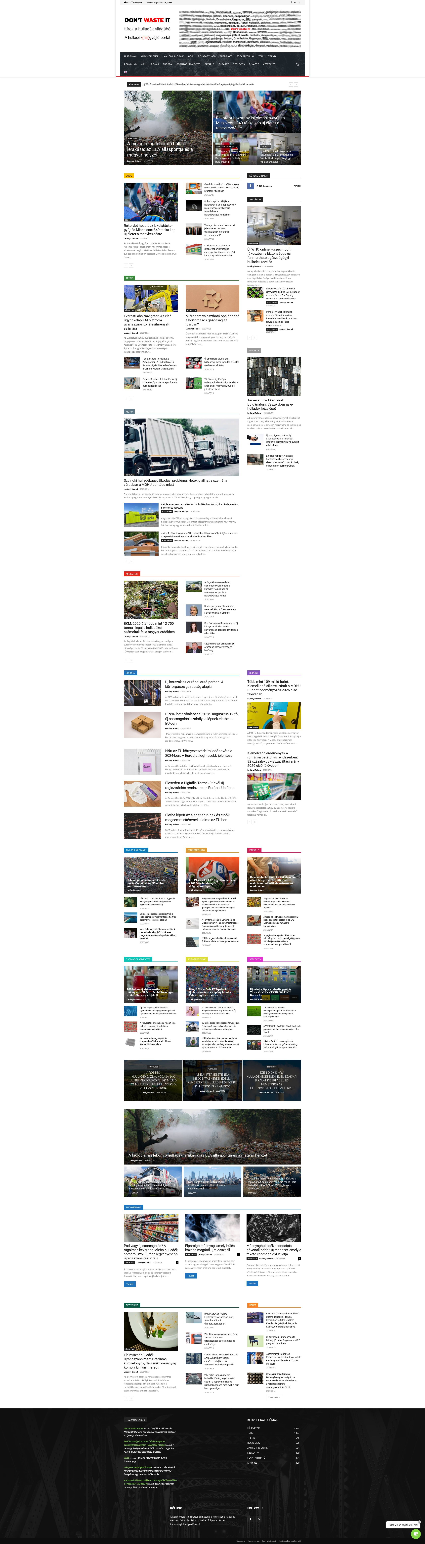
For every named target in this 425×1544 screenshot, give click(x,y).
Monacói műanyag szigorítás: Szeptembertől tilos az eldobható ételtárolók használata (155, 1041)
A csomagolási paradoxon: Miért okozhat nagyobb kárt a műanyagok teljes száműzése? (149, 1448)
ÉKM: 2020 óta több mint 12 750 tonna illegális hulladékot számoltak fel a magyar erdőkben (149, 628)
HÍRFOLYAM (132, 138)
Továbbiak (273, 1397)
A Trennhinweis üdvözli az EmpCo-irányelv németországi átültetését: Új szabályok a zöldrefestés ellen (219, 1010)
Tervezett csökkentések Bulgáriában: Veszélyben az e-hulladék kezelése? (270, 404)
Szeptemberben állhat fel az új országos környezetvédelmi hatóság (219, 647)
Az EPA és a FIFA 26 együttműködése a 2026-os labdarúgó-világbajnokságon (212, 883)
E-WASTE (251, 394)
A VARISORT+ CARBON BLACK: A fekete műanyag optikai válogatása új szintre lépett (282, 1029)
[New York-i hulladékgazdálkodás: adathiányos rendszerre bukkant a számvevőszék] (212, 1182)
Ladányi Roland (131, 238)
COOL (219, 113)
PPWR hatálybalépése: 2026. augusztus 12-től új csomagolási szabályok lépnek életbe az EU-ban (202, 719)
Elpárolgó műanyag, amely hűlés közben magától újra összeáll (210, 1248)
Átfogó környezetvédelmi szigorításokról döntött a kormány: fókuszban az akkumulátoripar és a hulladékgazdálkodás (217, 589)
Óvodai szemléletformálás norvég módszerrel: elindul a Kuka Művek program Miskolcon (221, 187)
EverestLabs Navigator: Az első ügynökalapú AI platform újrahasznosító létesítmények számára (147, 322)
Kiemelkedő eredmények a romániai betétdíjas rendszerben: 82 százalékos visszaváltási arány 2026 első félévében (273, 759)
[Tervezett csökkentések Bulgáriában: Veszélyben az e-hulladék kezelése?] (274, 376)
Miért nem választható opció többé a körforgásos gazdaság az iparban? (212, 320)
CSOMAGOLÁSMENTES (225, 147)
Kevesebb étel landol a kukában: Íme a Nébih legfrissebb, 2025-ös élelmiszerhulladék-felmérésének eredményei (273, 881)
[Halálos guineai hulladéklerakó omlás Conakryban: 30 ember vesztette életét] (151, 875)
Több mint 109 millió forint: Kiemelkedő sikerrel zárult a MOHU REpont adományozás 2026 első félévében (274, 688)
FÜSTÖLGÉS (153, 1067)
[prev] (291, 84)
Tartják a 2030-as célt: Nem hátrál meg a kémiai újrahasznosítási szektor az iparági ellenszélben (149, 1432)
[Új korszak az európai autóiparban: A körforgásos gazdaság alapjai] (142, 693)
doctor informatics (133, 1428)
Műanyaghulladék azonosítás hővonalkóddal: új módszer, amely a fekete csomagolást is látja (274, 1250)
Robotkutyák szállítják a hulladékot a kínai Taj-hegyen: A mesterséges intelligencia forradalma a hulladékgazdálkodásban (220, 208)
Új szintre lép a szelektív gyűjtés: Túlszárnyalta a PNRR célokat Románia (271, 992)
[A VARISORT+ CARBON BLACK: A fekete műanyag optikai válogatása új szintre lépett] (254, 1030)
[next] (296, 84)
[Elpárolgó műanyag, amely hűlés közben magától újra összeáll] (212, 1228)
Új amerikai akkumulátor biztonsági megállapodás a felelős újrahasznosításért (221, 362)
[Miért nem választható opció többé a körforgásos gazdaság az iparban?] (212, 298)
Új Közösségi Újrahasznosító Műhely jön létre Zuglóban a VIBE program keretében (283, 1340)
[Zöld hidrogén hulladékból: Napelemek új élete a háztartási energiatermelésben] (192, 942)
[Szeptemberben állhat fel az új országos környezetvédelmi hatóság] (194, 647)
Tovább (129, 1284)
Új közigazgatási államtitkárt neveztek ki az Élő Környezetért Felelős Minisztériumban (220, 609)
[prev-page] (126, 265)
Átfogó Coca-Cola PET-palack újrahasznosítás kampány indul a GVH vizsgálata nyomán (209, 992)
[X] (299, 3)
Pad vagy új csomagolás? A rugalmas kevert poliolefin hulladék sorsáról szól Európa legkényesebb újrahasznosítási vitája (151, 1252)
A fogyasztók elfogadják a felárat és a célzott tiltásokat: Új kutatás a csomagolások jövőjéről (157, 1026)
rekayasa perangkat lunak (137, 1467)
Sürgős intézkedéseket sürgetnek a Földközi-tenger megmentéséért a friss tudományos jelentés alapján (158, 917)
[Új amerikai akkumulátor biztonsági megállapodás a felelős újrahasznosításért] (194, 362)
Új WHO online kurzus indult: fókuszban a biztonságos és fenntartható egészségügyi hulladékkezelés (269, 255)
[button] (297, 64)
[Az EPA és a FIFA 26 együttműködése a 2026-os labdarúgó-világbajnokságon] (212, 875)
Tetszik (297, 186)
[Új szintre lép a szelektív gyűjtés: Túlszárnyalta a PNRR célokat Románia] (274, 984)
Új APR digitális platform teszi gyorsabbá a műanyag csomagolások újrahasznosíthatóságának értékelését (158, 1010)
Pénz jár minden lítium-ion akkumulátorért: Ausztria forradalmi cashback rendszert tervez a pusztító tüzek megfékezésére (282, 318)
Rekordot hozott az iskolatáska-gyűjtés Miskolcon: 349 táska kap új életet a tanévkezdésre (149, 230)
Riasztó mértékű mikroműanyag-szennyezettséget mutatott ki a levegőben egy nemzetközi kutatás (149, 1471)
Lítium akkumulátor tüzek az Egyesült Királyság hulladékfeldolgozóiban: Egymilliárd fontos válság (157, 901)
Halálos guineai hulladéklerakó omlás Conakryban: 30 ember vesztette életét (186, 84)
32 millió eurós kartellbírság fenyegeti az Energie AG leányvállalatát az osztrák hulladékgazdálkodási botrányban (220, 1026)
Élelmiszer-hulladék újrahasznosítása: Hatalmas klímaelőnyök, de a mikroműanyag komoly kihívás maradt (150, 1361)
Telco (126, 1457)
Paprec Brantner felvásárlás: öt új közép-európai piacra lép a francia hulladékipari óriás (160, 382)
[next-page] (131, 265)
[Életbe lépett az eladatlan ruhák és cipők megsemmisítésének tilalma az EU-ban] (142, 826)
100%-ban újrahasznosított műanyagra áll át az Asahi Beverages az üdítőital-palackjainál (150, 992)
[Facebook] (291, 3)
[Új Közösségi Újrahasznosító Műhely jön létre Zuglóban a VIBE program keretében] (255, 1341)
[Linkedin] (295, 3)
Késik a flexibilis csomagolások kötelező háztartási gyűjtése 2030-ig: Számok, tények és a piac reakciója (280, 1044)
